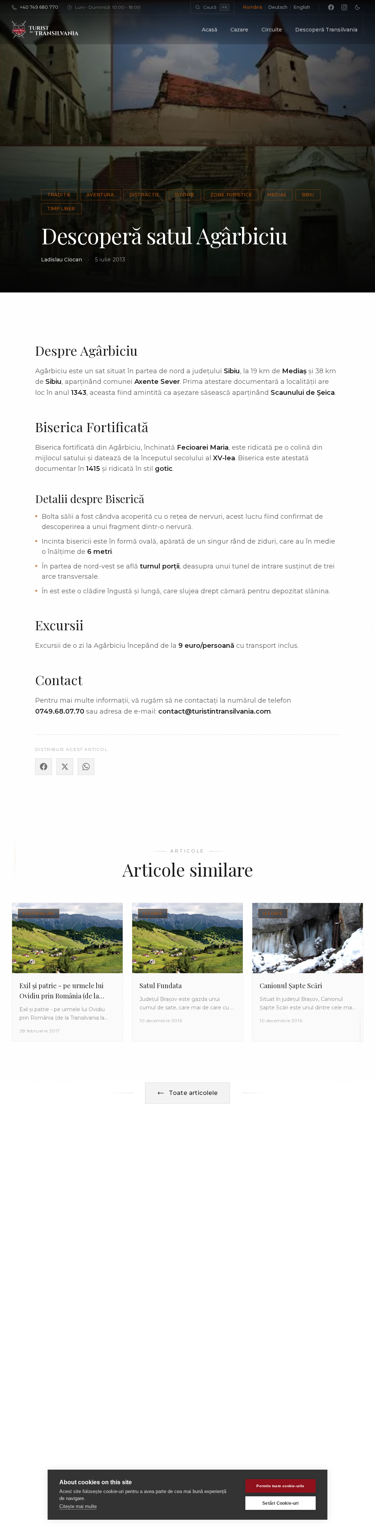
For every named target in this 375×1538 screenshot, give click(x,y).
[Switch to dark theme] (357, 7)
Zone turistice (231, 194)
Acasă (209, 29)
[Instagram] (344, 7)
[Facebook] (331, 7)
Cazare (239, 29)
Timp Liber (61, 208)
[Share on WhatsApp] (86, 766)
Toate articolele (193, 1092)
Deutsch (277, 7)
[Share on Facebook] (43, 766)
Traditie (59, 194)
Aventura (100, 194)
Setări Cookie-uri (280, 1503)
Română (252, 7)
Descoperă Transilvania (326, 29)
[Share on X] (64, 766)
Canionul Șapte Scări (291, 985)
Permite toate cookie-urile (280, 1486)
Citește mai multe (78, 1506)
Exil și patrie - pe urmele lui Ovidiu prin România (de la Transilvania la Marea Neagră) (64, 995)
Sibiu (308, 194)
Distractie (145, 194)
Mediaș (276, 194)
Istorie (185, 194)
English (302, 7)
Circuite (271, 29)
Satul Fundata (161, 985)
